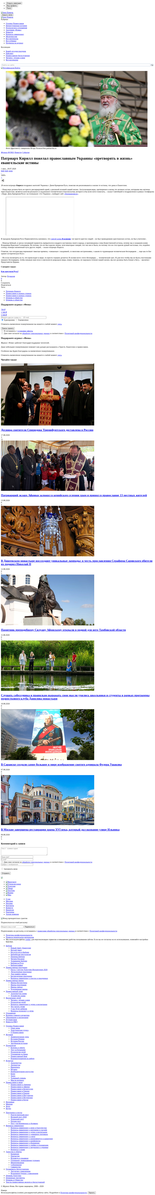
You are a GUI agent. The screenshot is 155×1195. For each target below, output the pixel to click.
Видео (8, 1108)
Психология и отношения (16, 28)
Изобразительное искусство (22, 1072)
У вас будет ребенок (19, 1009)
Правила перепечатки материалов (20, 937)
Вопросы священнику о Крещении (25, 1143)
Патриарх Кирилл (13, 291)
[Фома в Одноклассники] (13, 884)
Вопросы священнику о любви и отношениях (29, 1145)
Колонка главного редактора (17, 1015)
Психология (11, 1045)
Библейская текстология (21, 954)
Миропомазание (17, 1163)
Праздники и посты (14, 1113)
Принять (92, 1193)
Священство (16, 1167)
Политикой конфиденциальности (78, 333)
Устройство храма (18, 996)
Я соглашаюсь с (18, 331)
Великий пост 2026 (19, 1117)
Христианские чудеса (19, 1030)
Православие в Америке (21, 1085)
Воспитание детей (13, 998)
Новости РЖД (11, 1022)
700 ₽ (3, 310)
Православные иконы (15, 980)
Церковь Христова (13, 1176)
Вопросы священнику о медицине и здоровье (29, 1147)
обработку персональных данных (36, 333)
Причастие (15, 1156)
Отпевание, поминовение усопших (25, 1160)
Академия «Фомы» (14, 30)
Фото (8, 1106)
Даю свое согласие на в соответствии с (48, 333)
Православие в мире (14, 1082)
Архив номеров (12, 914)
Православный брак (19, 1056)
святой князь (61, 239)
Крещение (15, 1154)
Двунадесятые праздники (21, 972)
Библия (9, 946)
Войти (17, 68)
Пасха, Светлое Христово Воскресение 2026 (29, 970)
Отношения (11, 1013)
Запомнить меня (10, 869)
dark (6, 171)
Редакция (11, 276)
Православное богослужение (18, 56)
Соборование (16, 1165)
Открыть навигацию (14, 3)
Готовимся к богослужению (17, 1169)
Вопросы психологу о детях (22, 1011)
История (9, 1035)
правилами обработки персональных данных (56, 931)
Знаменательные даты (20, 1037)
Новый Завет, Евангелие (21, 948)
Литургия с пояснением (20, 1171)
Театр (13, 1076)
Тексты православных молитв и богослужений (25, 1182)
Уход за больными (18, 1050)
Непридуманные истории (16, 26)
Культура (9, 1061)
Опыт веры (15, 1028)
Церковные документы (15, 1178)
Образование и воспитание (17, 1017)
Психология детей (18, 1002)
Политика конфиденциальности (19, 935)
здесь (60, 324)
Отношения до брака (19, 1054)
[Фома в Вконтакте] (11, 882)
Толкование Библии (19, 961)
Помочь (10, 12)
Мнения (9, 1104)
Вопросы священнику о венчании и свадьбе (29, 1130)
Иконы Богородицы (19, 983)
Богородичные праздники (21, 976)
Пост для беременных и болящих (24, 1123)
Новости (9, 32)
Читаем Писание (17, 959)
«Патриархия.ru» (71, 194)
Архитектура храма (19, 994)
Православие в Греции (20, 1091)
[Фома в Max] (8, 895)
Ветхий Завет (16, 950)
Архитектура (16, 1063)
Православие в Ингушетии (22, 1095)
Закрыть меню (7, 15)
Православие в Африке (20, 1087)
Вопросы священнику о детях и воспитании (29, 1004)
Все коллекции (12, 60)
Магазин (9, 901)
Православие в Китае (19, 1100)
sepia (11, 171)
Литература (15, 1065)
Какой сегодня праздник (16, 51)
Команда (9, 908)
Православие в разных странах (18, 293)
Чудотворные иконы (19, 989)
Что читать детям (18, 1007)
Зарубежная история (19, 1043)
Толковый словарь (18, 1078)
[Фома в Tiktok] (9, 888)
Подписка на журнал (14, 43)
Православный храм (14, 991)
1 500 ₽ (4, 312)
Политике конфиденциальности (73, 1193)
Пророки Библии (18, 957)
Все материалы (12, 39)
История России (17, 1041)
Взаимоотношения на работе (22, 1058)
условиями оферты (25, 331)
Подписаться (29, 927)
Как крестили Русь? (10, 271)
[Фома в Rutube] (9, 893)
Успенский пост (17, 1119)
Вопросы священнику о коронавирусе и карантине (32, 1139)
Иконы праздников (18, 985)
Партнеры (10, 912)
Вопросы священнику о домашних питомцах (29, 1134)
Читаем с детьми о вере (15, 58)
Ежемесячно (23, 320)
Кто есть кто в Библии (20, 952)
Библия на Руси (17, 963)
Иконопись (15, 1067)
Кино (13, 1074)
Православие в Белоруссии (22, 1089)
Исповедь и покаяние (19, 1158)
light (2, 171)
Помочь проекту (8, 328)
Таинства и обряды (14, 1152)
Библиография (17, 965)
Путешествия (11, 1020)
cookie (27, 939)
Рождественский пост (20, 1115)
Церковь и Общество (14, 1180)
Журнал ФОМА (7, 152)
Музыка (14, 1069)
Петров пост (16, 1121)
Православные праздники (16, 967)
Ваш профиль (12, 6)
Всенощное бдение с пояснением (24, 1173)
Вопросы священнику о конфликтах (26, 1141)
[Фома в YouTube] (10, 891)
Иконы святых (17, 987)
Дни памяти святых (19, 974)
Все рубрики (11, 41)
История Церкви (17, 1039)
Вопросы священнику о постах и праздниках (29, 978)
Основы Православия (15, 23)
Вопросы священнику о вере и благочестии (29, 1128)
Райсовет (9, 53)
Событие (26, 152)
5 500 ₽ (4, 315)
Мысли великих (17, 1080)
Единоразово (9, 320)
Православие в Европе (20, 1093)
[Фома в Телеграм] (10, 886)
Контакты (10, 906)
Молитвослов (11, 36)
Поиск (9, 8)
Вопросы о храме (18, 1150)
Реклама (9, 903)
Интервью (10, 1102)
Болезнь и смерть (18, 1048)
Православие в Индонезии (22, 1098)
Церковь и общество (14, 298)
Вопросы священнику (15, 34)
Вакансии (10, 910)
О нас (8, 899)
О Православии (17, 1032)
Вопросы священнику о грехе (23, 1136)
